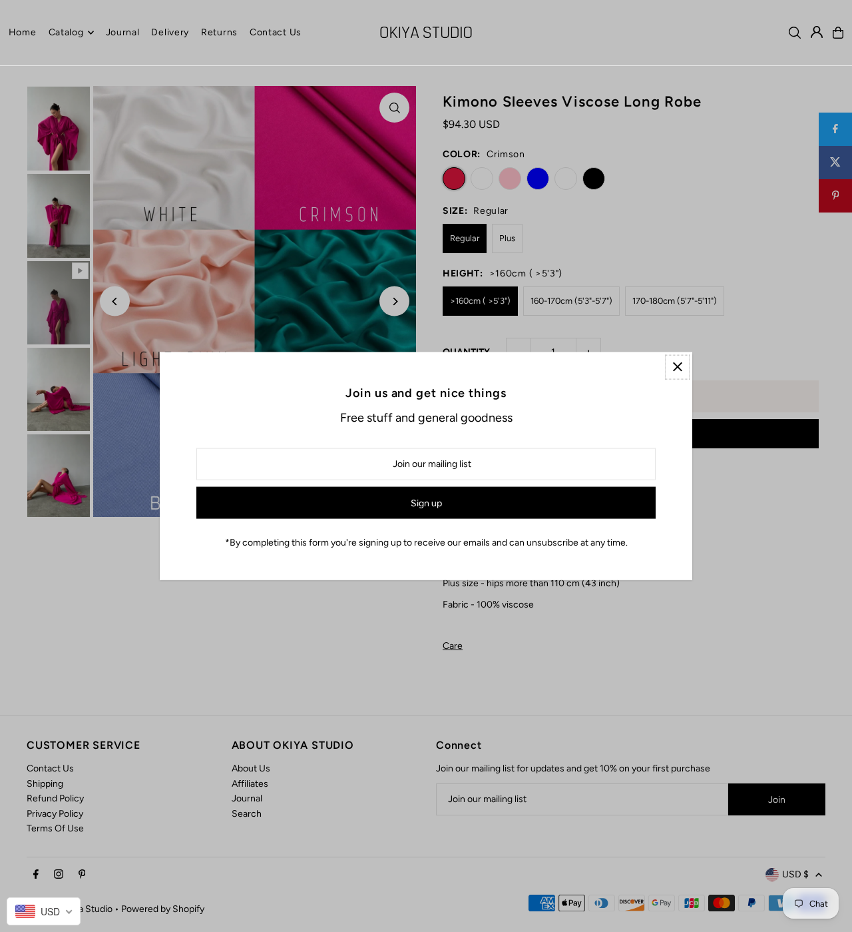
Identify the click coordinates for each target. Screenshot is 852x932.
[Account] (817, 32)
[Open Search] (795, 33)
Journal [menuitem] (123, 32)
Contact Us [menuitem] (276, 32)
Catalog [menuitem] (66, 32)
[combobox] (44, 911)
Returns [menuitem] (219, 32)
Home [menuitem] (23, 32)
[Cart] (838, 33)
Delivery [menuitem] (170, 32)
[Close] (677, 366)
